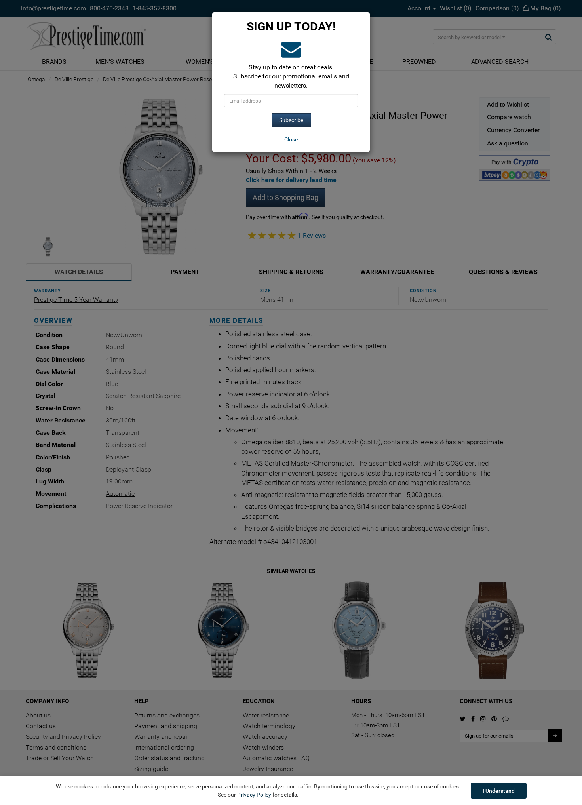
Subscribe (291, 120)
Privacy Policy (254, 795)
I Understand (499, 791)
